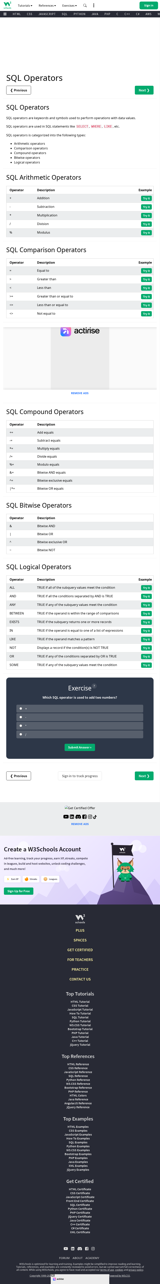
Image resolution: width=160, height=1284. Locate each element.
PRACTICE (80, 969)
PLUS (80, 930)
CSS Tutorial (80, 1005)
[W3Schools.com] (80, 920)
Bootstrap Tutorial (80, 1029)
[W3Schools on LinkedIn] (71, 817)
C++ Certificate (80, 1224)
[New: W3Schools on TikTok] (95, 817)
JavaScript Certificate (80, 1197)
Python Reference (78, 1080)
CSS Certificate (80, 1193)
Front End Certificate (80, 1201)
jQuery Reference (78, 1107)
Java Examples (78, 1162)
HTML (17, 14)
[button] (85, 5)
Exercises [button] (68, 5)
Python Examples (78, 1146)
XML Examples (78, 1166)
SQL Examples (78, 1142)
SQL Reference (78, 1076)
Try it (146, 198)
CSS (29, 14)
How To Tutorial (80, 1013)
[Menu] (5, 14)
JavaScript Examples (78, 1134)
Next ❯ (144, 90)
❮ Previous (18, 90)
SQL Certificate (80, 1205)
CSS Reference (78, 1068)
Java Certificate (80, 1220)
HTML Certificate (80, 1189)
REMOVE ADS (80, 393)
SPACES (80, 940)
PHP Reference (78, 1091)
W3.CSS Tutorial (80, 1025)
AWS (149, 14)
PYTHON (79, 14)
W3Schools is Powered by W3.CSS (112, 1275)
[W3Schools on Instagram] (90, 817)
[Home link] (7, 5)
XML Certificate (80, 1232)
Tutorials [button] (24, 5)
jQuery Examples (78, 1169)
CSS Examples (78, 1130)
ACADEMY (92, 1258)
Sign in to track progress (80, 776)
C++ (127, 14)
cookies (119, 1269)
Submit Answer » (80, 747)
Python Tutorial (80, 1021)
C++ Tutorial (80, 1041)
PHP (107, 14)
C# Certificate (80, 1228)
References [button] (46, 5)
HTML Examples (78, 1127)
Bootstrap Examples (78, 1154)
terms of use (107, 1269)
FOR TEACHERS (80, 959)
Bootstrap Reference (78, 1087)
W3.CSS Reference (78, 1084)
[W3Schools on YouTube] (66, 817)
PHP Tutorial (80, 1033)
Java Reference (78, 1099)
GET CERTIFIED (80, 949)
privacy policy (136, 1269)
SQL (65, 14)
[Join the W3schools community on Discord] (78, 817)
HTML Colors (78, 1095)
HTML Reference (78, 1064)
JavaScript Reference (78, 1072)
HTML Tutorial (80, 1002)
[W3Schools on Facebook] (84, 817)
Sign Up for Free (18, 891)
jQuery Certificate (80, 1216)
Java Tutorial (80, 1037)
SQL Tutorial (80, 1017)
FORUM (64, 1258)
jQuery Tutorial (80, 1044)
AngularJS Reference (78, 1103)
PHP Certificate (80, 1212)
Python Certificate (80, 1209)
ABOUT (78, 1258)
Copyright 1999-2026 (41, 1275)
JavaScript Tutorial (80, 1009)
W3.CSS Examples (78, 1150)
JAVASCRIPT (47, 14)
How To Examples (78, 1138)
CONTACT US (80, 979)
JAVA (95, 14)
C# (138, 14)
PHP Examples (78, 1158)
